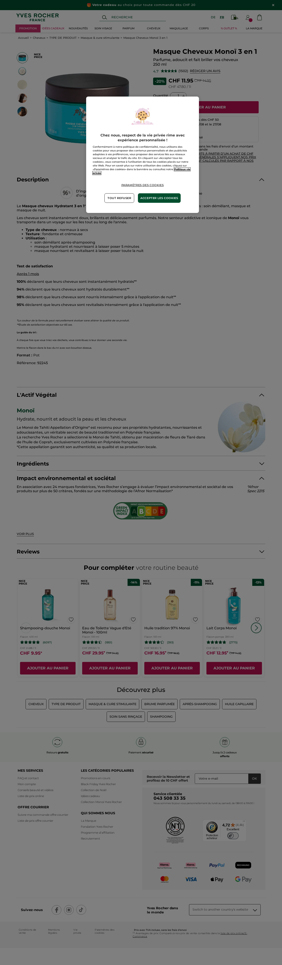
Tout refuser (119, 198)
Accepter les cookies (159, 198)
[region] (142, 155)
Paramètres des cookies (142, 185)
